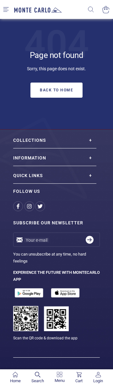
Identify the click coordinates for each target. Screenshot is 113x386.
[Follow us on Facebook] (18, 206)
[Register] (90, 240)
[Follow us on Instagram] (29, 206)
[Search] (95, 10)
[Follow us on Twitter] (40, 206)
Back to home (56, 90)
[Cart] (106, 10)
